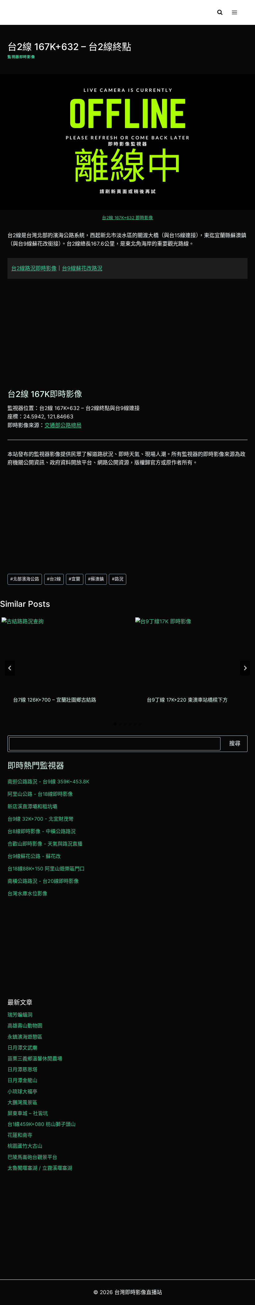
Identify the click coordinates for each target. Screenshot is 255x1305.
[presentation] (60, 650)
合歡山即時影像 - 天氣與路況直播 (44, 844)
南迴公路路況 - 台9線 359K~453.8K (48, 781)
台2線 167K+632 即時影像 (127, 217)
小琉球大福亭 (22, 1091)
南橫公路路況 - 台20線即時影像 (43, 881)
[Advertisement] (127, 332)
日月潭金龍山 (22, 1080)
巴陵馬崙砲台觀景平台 (32, 1157)
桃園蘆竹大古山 (24, 1146)
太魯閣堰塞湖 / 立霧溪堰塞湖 (39, 1168)
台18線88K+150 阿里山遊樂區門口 (46, 868)
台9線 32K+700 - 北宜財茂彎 (40, 819)
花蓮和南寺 (19, 1135)
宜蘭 (74, 578)
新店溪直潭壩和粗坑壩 (32, 806)
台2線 (54, 578)
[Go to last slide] (10, 668)
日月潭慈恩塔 (22, 1069)
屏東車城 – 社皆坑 (27, 1113)
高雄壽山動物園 (24, 1025)
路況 (117, 578)
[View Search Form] (219, 12)
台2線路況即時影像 (34, 268)
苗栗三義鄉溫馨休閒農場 (34, 1058)
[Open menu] (234, 12)
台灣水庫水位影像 (27, 893)
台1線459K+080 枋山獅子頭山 (41, 1124)
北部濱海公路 (24, 578)
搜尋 (234, 743)
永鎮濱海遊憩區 (24, 1037)
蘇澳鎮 (96, 578)
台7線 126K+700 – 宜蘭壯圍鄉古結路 (54, 700)
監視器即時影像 (21, 56)
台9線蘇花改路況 (82, 268)
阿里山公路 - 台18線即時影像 (40, 794)
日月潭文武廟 (22, 1047)
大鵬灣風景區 (22, 1102)
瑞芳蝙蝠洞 (19, 1015)
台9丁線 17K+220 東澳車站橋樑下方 (187, 700)
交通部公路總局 (62, 425)
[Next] (245, 668)
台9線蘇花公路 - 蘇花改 (34, 856)
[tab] (115, 724)
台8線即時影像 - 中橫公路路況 (41, 831)
